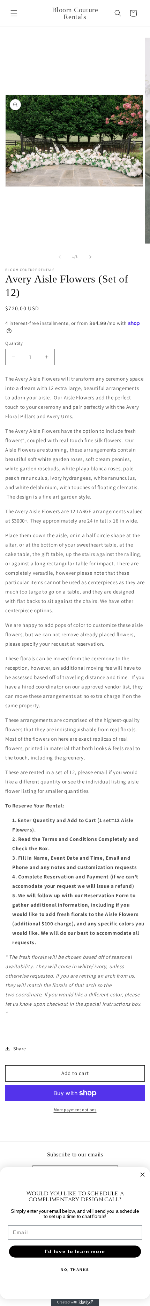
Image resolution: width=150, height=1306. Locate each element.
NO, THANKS (75, 1269)
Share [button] (19, 1048)
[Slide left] (59, 256)
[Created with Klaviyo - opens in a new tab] (75, 1302)
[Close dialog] (142, 1174)
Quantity (14, 343)
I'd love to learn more (75, 1251)
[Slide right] (90, 256)
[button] (14, 13)
